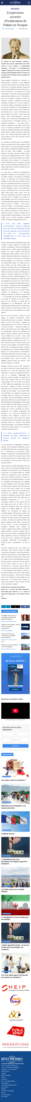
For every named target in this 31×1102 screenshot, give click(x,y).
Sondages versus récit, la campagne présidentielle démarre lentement (8, 617)
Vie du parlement (6, 1094)
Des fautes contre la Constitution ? (13, 780)
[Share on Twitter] (15, 606)
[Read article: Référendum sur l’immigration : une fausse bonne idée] (15, 793)
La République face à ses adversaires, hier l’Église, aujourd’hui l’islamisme (14, 861)
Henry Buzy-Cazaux (9, 649)
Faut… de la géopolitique (8, 1081)
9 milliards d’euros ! (8, 834)
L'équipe (3, 1073)
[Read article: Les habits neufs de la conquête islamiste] (15, 877)
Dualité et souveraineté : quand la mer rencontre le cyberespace (10, 626)
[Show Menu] (2, 2)
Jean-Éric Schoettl (9, 639)
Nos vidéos (4, 1096)
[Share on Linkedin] (6, 606)
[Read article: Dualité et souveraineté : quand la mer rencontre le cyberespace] (25, 627)
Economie (4, 1079)
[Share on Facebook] (25, 606)
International (4, 1083)
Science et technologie (7, 1091)
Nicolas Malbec (8, 630)
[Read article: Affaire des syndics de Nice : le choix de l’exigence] (25, 647)
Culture (3, 1077)
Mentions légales (6, 1075)
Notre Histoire (5, 1071)
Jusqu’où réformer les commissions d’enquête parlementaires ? (8, 635)
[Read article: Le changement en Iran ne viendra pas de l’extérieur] (15, 905)
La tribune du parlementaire (9, 1085)
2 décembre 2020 (23, 29)
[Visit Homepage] (15, 2)
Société (3, 1093)
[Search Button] (29, 2)
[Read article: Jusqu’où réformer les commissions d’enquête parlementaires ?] (25, 636)
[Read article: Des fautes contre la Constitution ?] (15, 768)
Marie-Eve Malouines (9, 621)
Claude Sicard (9, 29)
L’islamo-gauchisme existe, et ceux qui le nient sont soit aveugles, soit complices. (15, 947)
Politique (3, 1089)
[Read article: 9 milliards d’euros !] (15, 821)
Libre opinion (15, 9)
